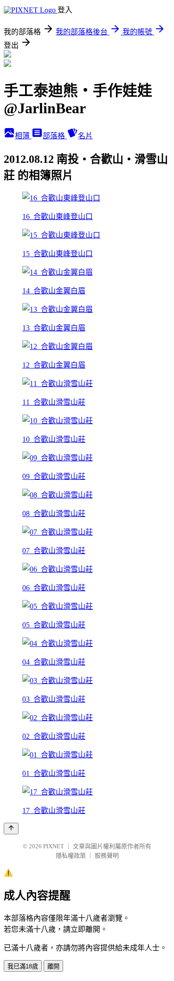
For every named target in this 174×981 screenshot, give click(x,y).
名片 (85, 136)
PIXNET (53, 846)
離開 (53, 966)
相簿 (23, 136)
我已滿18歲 (22, 966)
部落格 (55, 136)
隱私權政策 (71, 855)
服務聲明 (107, 855)
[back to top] (11, 828)
